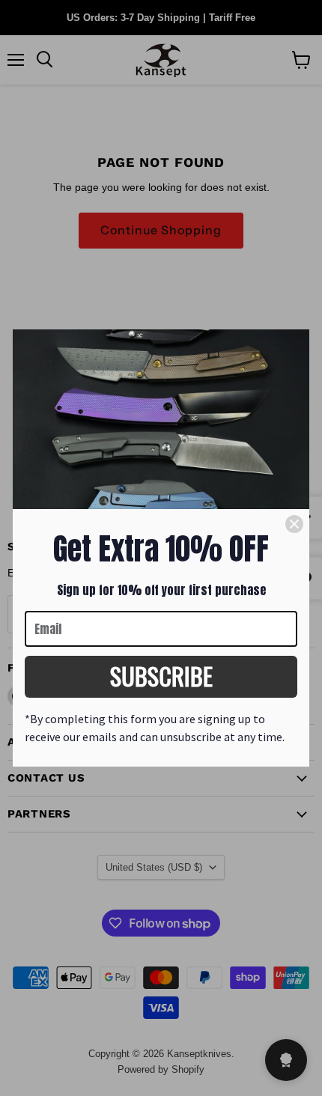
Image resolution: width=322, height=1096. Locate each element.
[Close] (294, 524)
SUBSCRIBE (161, 675)
